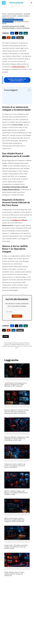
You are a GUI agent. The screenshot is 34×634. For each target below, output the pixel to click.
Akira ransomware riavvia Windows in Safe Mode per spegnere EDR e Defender (14, 519)
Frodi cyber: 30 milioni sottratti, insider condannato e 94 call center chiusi (16, 546)
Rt (8, 38)
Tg (13, 38)
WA (26, 33)
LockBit (5, 336)
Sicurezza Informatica (15, 14)
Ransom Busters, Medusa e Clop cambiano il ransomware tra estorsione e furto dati (16, 438)
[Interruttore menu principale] (4, 3)
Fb (12, 33)
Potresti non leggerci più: (17, 80)
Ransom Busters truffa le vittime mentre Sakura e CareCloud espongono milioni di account (16, 411)
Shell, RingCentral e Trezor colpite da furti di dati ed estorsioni (14, 573)
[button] (31, 3)
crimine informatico (18, 67)
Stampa (20, 38)
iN (20, 33)
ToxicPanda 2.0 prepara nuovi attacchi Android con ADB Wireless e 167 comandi (15, 384)
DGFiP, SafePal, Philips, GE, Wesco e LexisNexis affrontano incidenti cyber (16, 492)
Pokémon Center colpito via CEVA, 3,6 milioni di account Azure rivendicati (14, 465)
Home (4, 14)
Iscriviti (17, 316)
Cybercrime (8, 21)
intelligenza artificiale (19, 220)
